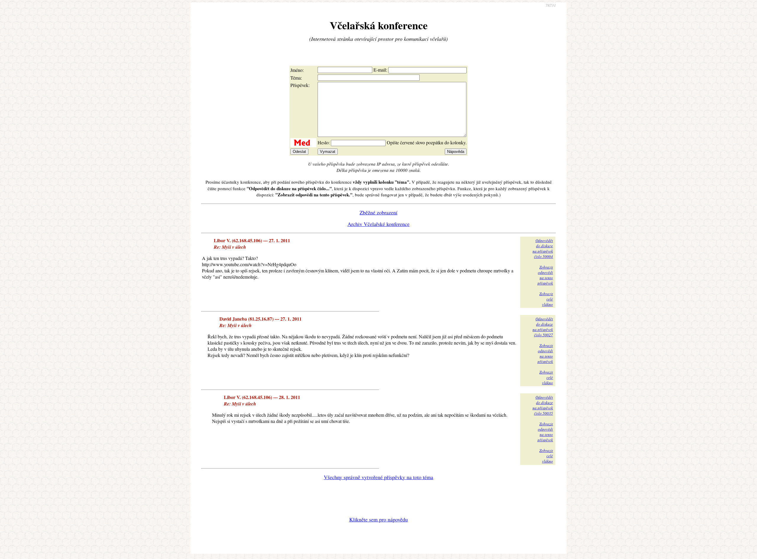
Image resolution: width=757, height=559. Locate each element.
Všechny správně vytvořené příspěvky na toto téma (378, 477)
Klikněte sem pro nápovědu (378, 519)
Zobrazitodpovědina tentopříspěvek (545, 275)
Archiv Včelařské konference (378, 223)
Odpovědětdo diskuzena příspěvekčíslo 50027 (543, 326)
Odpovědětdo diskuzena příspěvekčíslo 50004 (543, 248)
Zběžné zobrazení (378, 212)
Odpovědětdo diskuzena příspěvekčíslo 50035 (543, 405)
